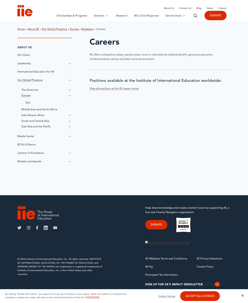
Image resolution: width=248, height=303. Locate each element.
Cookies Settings (166, 296)
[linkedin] (46, 228)
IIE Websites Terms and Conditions (166, 258)
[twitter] (19, 228)
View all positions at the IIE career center (114, 88)
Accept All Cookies (200, 296)
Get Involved (173, 16)
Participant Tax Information (161, 275)
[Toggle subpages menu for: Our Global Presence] (70, 80)
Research (121, 16)
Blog (199, 8)
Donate (215, 15)
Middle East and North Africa (39, 109)
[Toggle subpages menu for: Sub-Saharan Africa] (70, 115)
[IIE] (38, 213)
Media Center (25, 136)
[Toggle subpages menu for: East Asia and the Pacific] (70, 127)
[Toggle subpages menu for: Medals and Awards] (70, 162)
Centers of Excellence (30, 153)
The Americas (29, 90)
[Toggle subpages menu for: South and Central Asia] (70, 121)
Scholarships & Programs (72, 16)
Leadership (24, 63)
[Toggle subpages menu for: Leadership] (70, 64)
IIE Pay (149, 267)
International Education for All (35, 72)
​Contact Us (185, 8)
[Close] (242, 295)
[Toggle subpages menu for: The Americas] (70, 90)
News (210, 8)
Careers (222, 8)
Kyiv (28, 102)
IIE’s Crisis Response (146, 16)
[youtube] (55, 228)
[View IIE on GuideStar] (167, 243)
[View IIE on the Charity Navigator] (183, 225)
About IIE (33, 29)
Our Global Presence (54, 29)
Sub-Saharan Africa (32, 115)
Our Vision (23, 55)
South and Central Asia (35, 121)
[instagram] (29, 228)
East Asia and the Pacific (36, 126)
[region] (124, 296)
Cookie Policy (205, 267)
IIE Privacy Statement (209, 258)
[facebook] (37, 228)
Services (99, 16)
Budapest (87, 29)
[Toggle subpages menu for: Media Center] (70, 136)
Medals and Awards (29, 161)
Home (21, 29)
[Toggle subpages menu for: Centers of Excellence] (70, 153)
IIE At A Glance (26, 144)
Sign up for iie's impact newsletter (174, 284)
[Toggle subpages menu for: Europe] (70, 96)
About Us (169, 8)
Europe (74, 29)
